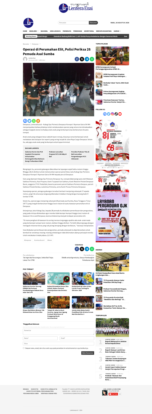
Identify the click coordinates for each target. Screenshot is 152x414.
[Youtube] (120, 114)
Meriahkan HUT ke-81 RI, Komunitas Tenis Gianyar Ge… (115, 307)
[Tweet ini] (82, 59)
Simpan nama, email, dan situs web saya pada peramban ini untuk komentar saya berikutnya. (56, 348)
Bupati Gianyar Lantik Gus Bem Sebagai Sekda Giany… (115, 351)
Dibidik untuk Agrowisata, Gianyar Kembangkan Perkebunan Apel (78, 257)
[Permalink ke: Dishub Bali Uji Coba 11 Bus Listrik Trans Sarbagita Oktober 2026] (83, 278)
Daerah (113, 339)
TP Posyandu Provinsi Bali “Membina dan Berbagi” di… (114, 298)
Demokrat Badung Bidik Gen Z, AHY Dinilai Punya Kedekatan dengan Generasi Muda (68, 36)
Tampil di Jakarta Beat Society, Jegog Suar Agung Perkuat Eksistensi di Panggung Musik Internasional (57, 314)
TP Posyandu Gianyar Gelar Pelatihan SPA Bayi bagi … (113, 281)
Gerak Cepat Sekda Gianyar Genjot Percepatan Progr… (115, 368)
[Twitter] (29, 121)
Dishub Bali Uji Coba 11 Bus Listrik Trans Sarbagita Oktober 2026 (81, 288)
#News (49, 240)
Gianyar (107, 339)
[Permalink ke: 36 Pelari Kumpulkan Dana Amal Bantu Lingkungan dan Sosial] (112, 261)
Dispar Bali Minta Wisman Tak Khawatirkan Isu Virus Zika (33, 311)
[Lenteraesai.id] (28, 22)
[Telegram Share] (87, 59)
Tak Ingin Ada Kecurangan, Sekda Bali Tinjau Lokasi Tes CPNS (38, 257)
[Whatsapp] (34, 121)
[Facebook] (25, 121)
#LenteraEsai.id (39, 240)
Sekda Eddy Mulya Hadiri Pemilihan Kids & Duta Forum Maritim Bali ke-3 (82, 312)
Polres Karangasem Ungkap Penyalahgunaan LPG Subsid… (115, 92)
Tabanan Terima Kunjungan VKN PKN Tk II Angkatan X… (115, 360)
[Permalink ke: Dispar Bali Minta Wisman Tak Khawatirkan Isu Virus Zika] (34, 302)
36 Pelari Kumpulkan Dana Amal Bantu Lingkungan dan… (110, 274)
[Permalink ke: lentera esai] (25, 59)
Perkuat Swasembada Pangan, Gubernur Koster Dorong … (115, 290)
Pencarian (93, 23)
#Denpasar (27, 240)
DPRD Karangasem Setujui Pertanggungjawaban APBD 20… (108, 68)
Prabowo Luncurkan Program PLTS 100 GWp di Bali (58, 154)
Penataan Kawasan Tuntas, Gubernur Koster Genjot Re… (114, 101)
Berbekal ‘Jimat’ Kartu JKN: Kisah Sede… (116, 84)
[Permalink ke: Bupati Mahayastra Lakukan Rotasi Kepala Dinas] (112, 327)
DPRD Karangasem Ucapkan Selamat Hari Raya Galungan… (115, 75)
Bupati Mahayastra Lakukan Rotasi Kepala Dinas (115, 342)
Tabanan (108, 356)
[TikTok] (116, 114)
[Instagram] (112, 114)
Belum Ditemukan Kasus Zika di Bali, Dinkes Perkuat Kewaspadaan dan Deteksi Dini (57, 289)
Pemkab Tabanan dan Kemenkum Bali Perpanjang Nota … (115, 378)
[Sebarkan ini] (77, 59)
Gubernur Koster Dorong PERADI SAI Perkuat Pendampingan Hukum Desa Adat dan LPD (33, 289)
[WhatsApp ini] (92, 59)
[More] (38, 121)
